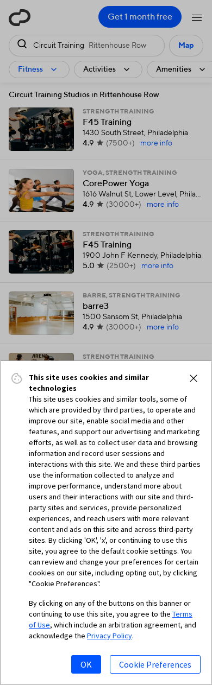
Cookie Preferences (155, 664)
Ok (86, 664)
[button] (193, 378)
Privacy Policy (109, 635)
